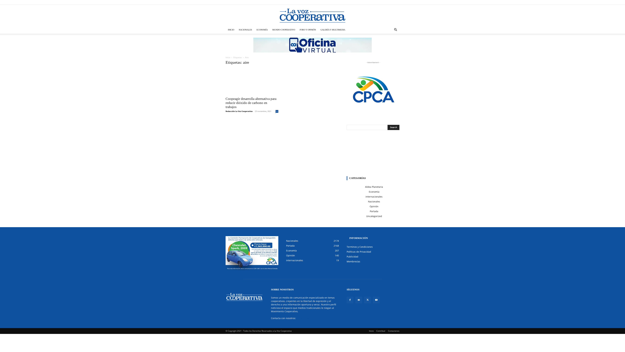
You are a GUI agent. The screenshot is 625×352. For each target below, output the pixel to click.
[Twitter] (391, 2)
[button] (395, 30)
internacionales (374, 196)
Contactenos (393, 331)
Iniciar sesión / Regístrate (334, 2)
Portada (374, 211)
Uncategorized (374, 216)
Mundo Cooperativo (283, 30)
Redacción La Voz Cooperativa (239, 111)
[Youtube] (397, 2)
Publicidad (352, 256)
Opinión (374, 206)
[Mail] (386, 2)
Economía (262, 30)
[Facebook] (380, 2)
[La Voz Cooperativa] (312, 15)
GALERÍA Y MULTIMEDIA (332, 30)
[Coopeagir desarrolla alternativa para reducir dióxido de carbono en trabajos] (252, 82)
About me (369, 2)
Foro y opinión (308, 30)
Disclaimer (351, 2)
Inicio (231, 30)
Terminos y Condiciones (360, 246)
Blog (360, 2)
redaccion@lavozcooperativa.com (315, 318)
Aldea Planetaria (374, 186)
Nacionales (245, 30)
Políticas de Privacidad (359, 251)
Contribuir (380, 331)
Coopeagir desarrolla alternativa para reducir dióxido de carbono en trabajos (251, 103)
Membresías (353, 261)
